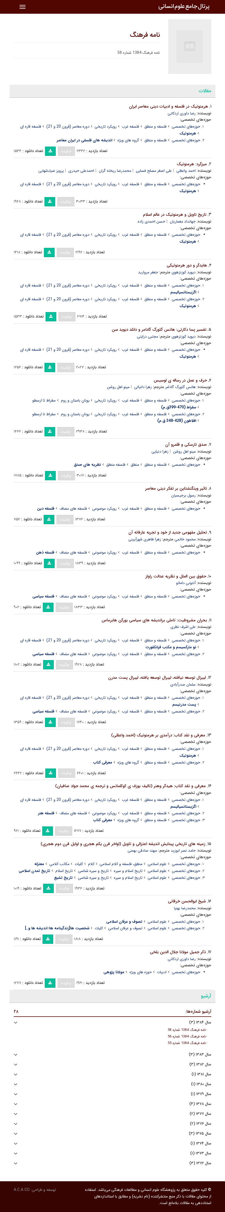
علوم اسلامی (157, 864)
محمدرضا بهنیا (185, 908)
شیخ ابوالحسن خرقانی (187, 901)
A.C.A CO (22, 1190)
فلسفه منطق (115, 465)
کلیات (79, 864)
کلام (91, 864)
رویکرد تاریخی (106, 127)
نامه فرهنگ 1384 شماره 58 (187, 1030)
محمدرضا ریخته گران (115, 171)
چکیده (66, 151)
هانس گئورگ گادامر (180, 387)
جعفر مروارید (148, 272)
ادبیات (162, 972)
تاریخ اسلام (64, 871)
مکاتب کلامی (59, 864)
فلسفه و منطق (155, 127)
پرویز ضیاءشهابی (51, 171)
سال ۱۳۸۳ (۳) (200, 1054)
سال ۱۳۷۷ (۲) (200, 1114)
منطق (135, 465)
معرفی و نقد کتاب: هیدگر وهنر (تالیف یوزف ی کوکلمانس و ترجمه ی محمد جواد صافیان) (130, 786)
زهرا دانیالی (143, 387)
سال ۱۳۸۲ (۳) (200, 1064)
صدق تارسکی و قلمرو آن (186, 444)
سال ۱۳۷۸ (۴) (200, 1104)
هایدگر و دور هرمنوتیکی (187, 265)
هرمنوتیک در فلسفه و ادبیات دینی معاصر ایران (168, 106)
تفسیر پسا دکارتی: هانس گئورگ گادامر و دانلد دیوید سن (159, 329)
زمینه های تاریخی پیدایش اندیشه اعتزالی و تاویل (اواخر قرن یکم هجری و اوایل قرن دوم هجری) (123, 844)
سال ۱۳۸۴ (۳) (200, 1022)
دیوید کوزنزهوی (183, 272)
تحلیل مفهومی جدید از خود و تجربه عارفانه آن (167, 532)
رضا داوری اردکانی (182, 113)
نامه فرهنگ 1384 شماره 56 (187, 1036)
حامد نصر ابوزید (183, 851)
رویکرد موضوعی (104, 509)
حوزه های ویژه (141, 972)
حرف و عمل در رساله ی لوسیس (180, 380)
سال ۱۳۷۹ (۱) (201, 1094)
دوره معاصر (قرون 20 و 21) (67, 127)
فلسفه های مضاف (73, 509)
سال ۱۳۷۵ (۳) (200, 1134)
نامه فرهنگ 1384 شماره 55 (187, 1043)
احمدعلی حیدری (81, 171)
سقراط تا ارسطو (44, 400)
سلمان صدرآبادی (183, 684)
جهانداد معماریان (183, 221)
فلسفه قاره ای (30, 127)
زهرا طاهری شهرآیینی (144, 539)
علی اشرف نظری (183, 627)
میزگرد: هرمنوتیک (192, 164)
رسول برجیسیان (183, 495)
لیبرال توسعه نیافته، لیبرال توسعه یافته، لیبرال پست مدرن (157, 677)
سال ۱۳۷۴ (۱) (200, 1143)
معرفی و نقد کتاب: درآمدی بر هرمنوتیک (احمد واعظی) (158, 735)
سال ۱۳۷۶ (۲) (200, 1124)
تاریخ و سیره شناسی (93, 871)
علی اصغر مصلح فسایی (154, 171)
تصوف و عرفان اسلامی (125, 928)
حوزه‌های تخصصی (186, 127)
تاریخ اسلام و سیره (128, 871)
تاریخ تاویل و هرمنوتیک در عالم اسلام (174, 214)
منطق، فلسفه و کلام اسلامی (121, 864)
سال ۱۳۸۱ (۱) (201, 1074)
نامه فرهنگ (145, 35)
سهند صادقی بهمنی (142, 851)
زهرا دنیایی (159, 451)
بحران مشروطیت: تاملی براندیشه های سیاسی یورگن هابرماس (154, 620)
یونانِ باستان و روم (75, 400)
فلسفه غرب (130, 127)
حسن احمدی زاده (151, 221)
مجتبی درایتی (147, 336)
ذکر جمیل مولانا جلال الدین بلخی (178, 952)
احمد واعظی (186, 171)
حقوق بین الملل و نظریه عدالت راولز (175, 576)
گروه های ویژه (128, 140)
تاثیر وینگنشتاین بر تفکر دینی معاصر (176, 488)
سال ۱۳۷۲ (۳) (200, 1163)
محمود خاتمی (185, 539)
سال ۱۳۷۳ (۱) (200, 1153)
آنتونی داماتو (186, 583)
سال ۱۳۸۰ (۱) (201, 1084)
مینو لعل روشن (118, 387)
